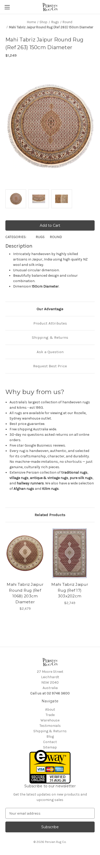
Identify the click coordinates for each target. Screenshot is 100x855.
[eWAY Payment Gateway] (50, 766)
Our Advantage (50, 309)
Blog (50, 736)
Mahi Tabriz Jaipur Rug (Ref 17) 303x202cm (69, 590)
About (50, 709)
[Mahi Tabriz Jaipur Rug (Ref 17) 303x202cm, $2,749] (69, 553)
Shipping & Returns (50, 337)
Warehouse (50, 720)
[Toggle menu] (7, 7)
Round (56, 237)
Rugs (40, 237)
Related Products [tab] (50, 514)
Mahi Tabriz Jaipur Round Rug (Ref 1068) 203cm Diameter (25, 593)
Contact (50, 742)
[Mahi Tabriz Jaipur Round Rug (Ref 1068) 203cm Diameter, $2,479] (25, 553)
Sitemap (50, 747)
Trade (50, 715)
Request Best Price (50, 366)
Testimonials (50, 725)
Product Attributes (50, 323)
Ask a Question (50, 352)
